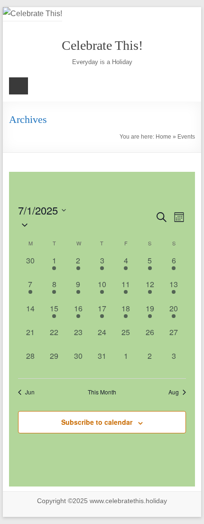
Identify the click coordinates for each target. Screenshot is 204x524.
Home (163, 136)
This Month (102, 392)
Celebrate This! (102, 45)
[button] (86, 225)
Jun (30, 392)
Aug (173, 392)
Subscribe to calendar (96, 422)
